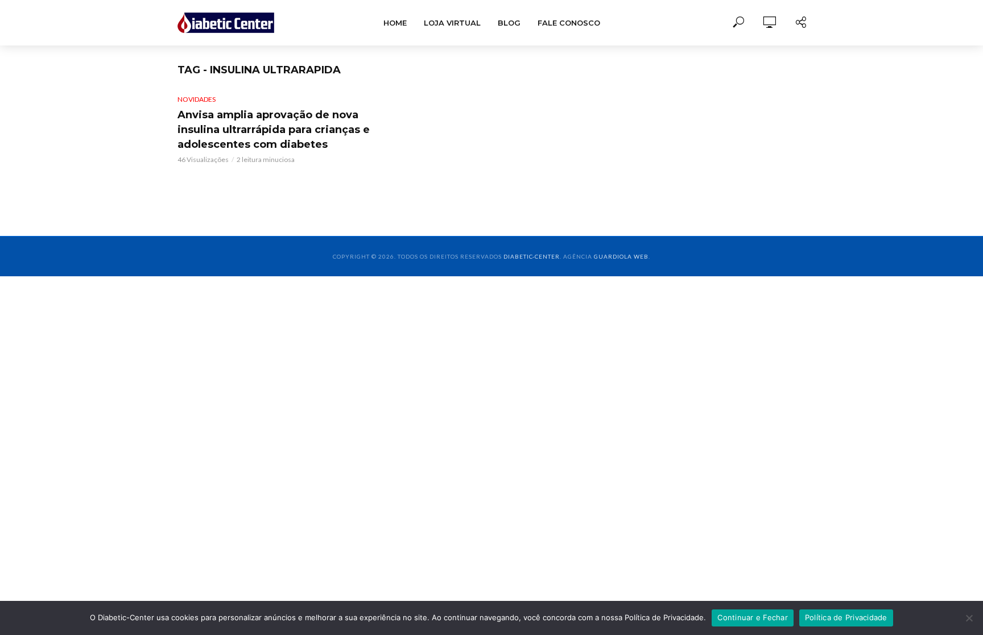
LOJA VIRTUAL (452, 22)
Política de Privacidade (846, 617)
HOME (395, 22)
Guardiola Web (621, 256)
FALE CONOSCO (569, 22)
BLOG (509, 22)
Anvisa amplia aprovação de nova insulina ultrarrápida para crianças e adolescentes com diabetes (273, 130)
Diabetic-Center (531, 256)
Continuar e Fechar (752, 617)
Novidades (196, 99)
